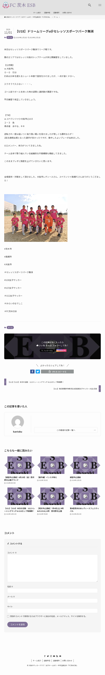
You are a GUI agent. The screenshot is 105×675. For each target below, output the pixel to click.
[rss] (57, 656)
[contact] (60, 656)
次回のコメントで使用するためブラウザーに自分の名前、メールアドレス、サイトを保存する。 (48, 616)
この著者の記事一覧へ (66, 430)
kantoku (17, 431)
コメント (12, 552)
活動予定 (47, 660)
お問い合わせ (67, 660)
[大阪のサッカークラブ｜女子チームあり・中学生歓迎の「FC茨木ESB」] (18, 5)
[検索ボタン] (90, 5)
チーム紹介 (37, 660)
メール (11, 596)
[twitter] (48, 656)
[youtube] (54, 656)
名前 (10, 586)
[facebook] (45, 656)
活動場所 (56, 660)
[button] (32, 371)
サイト (10, 606)
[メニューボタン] (100, 5)
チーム (10, 37)
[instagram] (51, 656)
